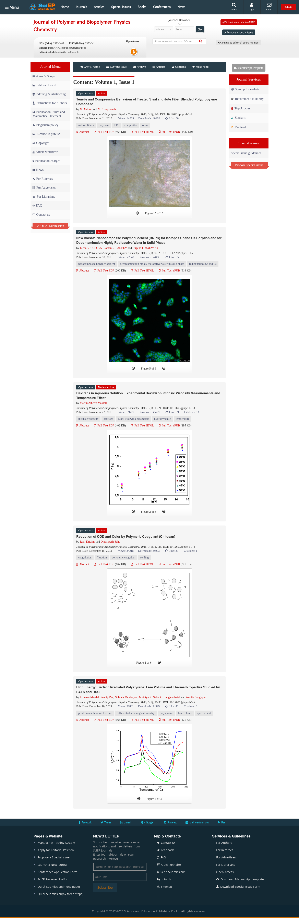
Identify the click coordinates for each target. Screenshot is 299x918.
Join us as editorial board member (240, 42)
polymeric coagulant (123, 557)
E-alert (269, 9)
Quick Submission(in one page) (59, 887)
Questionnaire (170, 865)
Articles (99, 7)
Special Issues (121, 7)
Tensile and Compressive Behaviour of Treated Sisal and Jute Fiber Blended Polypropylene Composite (146, 101)
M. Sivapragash (107, 109)
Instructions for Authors (51, 103)
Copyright (42, 143)
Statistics (240, 117)
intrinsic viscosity (88, 418)
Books (142, 7)
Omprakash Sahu (110, 541)
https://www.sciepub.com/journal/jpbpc (67, 47)
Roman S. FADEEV (115, 248)
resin (145, 125)
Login (251, 9)
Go (200, 29)
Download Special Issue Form (239, 887)
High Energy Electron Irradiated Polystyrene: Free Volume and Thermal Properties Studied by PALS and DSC (148, 689)
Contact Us (168, 843)
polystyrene (166, 713)
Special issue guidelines (246, 153)
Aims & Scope (45, 76)
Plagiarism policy (46, 125)
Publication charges (47, 160)
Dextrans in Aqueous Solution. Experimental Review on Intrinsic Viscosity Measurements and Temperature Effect (148, 395)
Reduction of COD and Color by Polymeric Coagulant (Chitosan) (125, 536)
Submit (288, 6)
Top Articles (242, 108)
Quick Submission (52, 226)
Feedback (167, 850)
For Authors (224, 843)
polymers (104, 125)
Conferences (162, 7)
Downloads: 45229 (149, 412)
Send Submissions (173, 872)
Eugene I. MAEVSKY (146, 248)
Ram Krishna (87, 541)
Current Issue (118, 66)
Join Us (166, 879)
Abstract (84, 131)
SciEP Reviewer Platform (54, 879)
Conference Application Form (57, 872)
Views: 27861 (126, 706)
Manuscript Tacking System (56, 843)
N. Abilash (86, 109)
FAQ (38, 205)
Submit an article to (240, 22)
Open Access (225, 872)
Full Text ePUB (170, 131)
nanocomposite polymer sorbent (96, 263)
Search (233, 9)
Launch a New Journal (53, 865)
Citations (180, 66)
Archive (141, 66)
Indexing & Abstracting (51, 94)
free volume (185, 713)
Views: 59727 (126, 412)
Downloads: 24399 (149, 706)
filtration (102, 557)
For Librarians (45, 196)
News (181, 7)
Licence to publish (48, 134)
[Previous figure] (137, 213)
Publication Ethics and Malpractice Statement (49, 114)
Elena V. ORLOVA (91, 248)
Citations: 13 (191, 412)
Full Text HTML (144, 131)
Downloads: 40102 (149, 118)
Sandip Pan (106, 697)
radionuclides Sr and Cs (202, 263)
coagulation (85, 557)
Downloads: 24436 (149, 257)
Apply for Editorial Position (56, 850)
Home (65, 7)
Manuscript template (250, 68)
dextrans (108, 418)
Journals (81, 7)
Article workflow (46, 152)
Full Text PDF (105, 131)
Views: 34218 (126, 550)
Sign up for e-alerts (246, 89)
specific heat (204, 713)
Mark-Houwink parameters (133, 418)
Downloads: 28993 (149, 550)
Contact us (42, 214)
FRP (116, 125)
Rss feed (240, 127)
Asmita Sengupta (195, 697)
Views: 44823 (126, 118)
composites (130, 125)
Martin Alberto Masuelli (94, 402)
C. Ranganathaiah (170, 697)
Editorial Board (46, 85)
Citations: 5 (190, 706)
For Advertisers (46, 187)
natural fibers (86, 125)
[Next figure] (163, 368)
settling (144, 557)
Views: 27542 (126, 257)
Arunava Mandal (89, 697)
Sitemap (166, 887)
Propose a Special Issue (54, 857)
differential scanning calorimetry (136, 713)
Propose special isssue (249, 165)
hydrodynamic (162, 418)
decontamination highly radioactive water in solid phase (152, 263)
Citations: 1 (190, 550)
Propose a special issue (239, 32)
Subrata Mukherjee (126, 697)
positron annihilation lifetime (95, 713)
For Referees (44, 178)
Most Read (202, 66)
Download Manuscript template (242, 879)
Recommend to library (249, 98)
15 (154, 213)
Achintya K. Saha (148, 697)
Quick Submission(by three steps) (60, 894)
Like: (174, 118)
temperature (182, 418)
